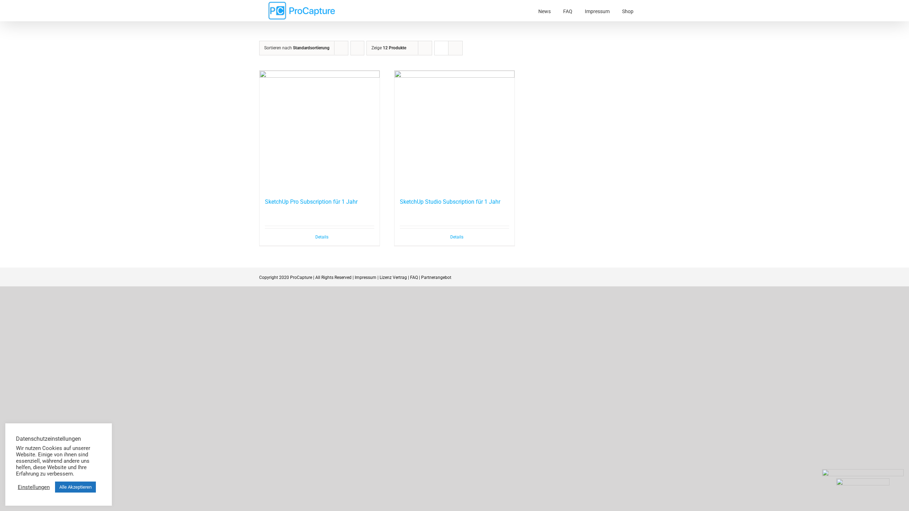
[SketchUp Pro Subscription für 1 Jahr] (320, 131)
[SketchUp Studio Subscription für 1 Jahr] (454, 131)
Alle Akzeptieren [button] (75, 487)
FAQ (414, 277)
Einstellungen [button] (34, 487)
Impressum (365, 277)
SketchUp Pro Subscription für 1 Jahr (311, 201)
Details (321, 237)
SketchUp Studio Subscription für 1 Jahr (450, 201)
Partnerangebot (436, 277)
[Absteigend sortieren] (357, 48)
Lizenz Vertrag (393, 277)
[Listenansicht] (455, 48)
